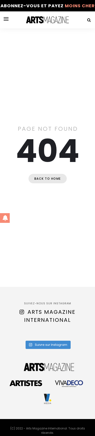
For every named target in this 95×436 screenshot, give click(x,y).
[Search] (88, 20)
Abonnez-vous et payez (47, 6)
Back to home (47, 179)
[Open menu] (6, 19)
